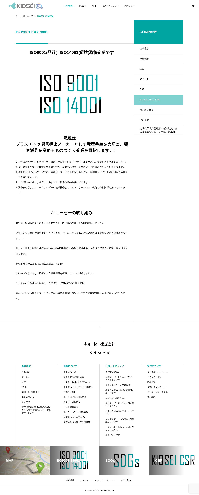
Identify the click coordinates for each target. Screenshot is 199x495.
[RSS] (108, 352)
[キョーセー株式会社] (25, 6)
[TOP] (99, 326)
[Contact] (104, 352)
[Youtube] (99, 352)
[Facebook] (95, 352)
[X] (91, 352)
